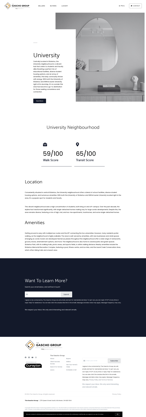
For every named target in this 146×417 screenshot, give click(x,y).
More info (106, 414)
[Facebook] (25, 357)
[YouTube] (32, 357)
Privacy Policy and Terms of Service (36, 305)
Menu (123, 5)
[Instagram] (36, 357)
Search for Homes (56, 367)
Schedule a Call (71, 370)
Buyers (53, 6)
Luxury (65, 6)
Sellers (41, 6)
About (52, 359)
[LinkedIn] (29, 357)
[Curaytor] (33, 367)
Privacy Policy (116, 394)
